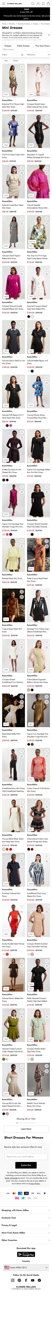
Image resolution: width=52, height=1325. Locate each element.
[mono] (28, 849)
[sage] (32, 1059)
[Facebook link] (26, 1280)
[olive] (3, 1059)
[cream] (28, 534)
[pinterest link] (19, 1280)
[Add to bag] (22, 72)
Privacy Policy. (34, 1183)
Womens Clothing (24, 24)
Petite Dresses (23, 45)
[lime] (28, 690)
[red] (10, 849)
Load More (26, 1129)
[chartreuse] (32, 744)
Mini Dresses (45, 24)
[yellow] (28, 1059)
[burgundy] (3, 480)
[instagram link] (12, 1280)
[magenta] (10, 425)
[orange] (7, 849)
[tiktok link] (39, 1280)
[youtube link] (32, 1280)
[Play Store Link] (26, 1254)
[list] (26, 10)
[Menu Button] (3, 3)
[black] (28, 316)
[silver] (3, 534)
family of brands (11, 1178)
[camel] (32, 954)
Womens (12, 24)
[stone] (7, 1113)
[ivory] (32, 316)
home (4, 24)
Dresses (35, 24)
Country (26, 1261)
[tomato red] (7, 534)
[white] (3, 954)
